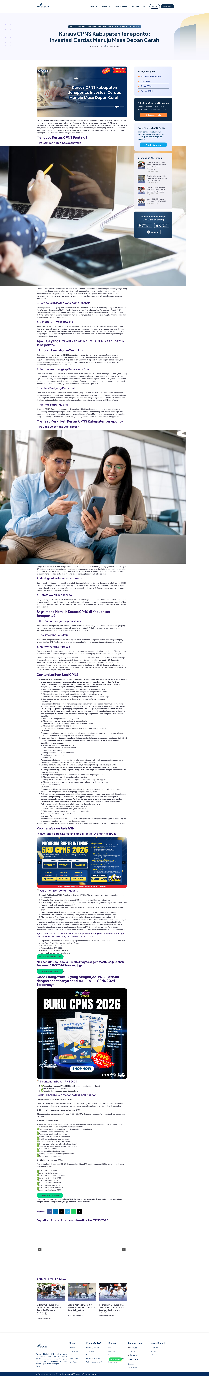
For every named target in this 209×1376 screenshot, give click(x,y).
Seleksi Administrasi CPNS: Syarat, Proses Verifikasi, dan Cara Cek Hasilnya (81, 1307)
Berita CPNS (106, 6)
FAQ (144, 6)
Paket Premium (121, 6)
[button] (39, 862)
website (50, 898)
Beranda (93, 6)
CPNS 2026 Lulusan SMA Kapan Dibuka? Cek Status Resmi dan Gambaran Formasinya (49, 1308)
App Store (104, 895)
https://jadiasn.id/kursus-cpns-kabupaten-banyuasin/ (66, 823)
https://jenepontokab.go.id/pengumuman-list (106, 823)
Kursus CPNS (112, 26)
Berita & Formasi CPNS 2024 (94, 26)
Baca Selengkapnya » (44, 1318)
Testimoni (135, 6)
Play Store (91, 895)
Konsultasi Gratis (154, 115)
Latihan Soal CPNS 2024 (129, 26)
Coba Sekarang (154, 145)
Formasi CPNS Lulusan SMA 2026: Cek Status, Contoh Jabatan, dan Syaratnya (111, 1307)
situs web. (106, 900)
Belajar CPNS (75, 26)
